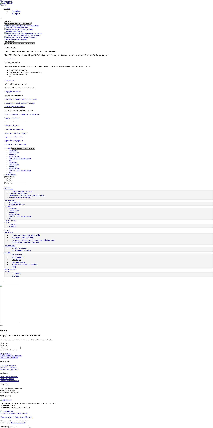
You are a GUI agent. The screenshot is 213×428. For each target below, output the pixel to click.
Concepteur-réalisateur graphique (16, 133)
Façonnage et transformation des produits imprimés (26, 195)
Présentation (13, 150)
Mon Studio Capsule (18, 423)
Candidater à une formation (9, 381)
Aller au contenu (6, 1)
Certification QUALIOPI (9, 358)
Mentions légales (6, 417)
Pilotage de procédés (11, 118)
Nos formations (9, 200)
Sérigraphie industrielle (12, 92)
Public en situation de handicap (20, 158)
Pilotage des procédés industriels (20, 197)
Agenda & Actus (10, 220)
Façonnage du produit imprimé (15, 144)
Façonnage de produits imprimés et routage (19, 103)
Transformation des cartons (13, 129)
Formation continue (7, 379)
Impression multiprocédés (13, 137)
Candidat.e (16, 11)
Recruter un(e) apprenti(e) (9, 369)
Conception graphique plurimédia (20, 191)
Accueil (7, 187)
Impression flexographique (13, 141)
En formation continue (17, 204)
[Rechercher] (30, 427)
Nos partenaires (14, 156)
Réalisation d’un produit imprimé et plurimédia (20, 99)
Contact (7, 9)
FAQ (10, 160)
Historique (12, 154)
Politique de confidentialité (23, 417)
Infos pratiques (14, 152)
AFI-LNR (3, 5)
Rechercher (8, 179)
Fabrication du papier (11, 126)
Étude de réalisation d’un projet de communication (22, 114)
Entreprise (16, 13)
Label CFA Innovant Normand (11, 356)
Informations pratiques (8, 365)
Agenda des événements (8, 367)
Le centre (7, 206)
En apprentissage (15, 202)
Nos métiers (8, 189)
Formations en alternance (9, 377)
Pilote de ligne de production (14, 107)
